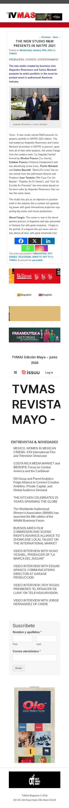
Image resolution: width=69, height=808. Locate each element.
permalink (37, 260)
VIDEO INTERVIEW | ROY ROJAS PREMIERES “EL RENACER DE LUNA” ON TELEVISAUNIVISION (36, 589)
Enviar (18, 668)
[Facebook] (21, 241)
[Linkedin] (48, 241)
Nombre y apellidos (27, 632)
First (15, 644)
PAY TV (46, 257)
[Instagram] (41, 248)
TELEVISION (24, 257)
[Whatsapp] (27, 248)
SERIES (13, 257)
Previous (45, 37)
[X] (34, 241)
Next (57, 37)
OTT (50, 253)
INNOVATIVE (40, 253)
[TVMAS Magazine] (21, 15)
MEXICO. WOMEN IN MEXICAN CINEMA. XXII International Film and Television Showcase (34, 452)
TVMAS (13, 53)
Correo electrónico (27, 651)
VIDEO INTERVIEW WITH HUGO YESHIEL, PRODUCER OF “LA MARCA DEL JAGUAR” (35, 554)
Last (38, 644)
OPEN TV (37, 257)
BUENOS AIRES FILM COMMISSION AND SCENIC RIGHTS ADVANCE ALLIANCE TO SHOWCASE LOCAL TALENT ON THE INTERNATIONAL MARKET (36, 536)
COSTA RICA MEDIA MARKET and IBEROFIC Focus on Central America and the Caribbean (36, 467)
